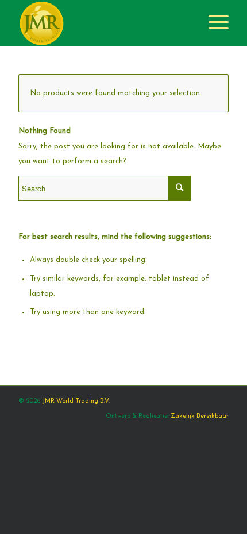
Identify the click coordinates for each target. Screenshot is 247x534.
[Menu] (213, 23)
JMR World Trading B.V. (76, 401)
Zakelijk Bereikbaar (200, 416)
